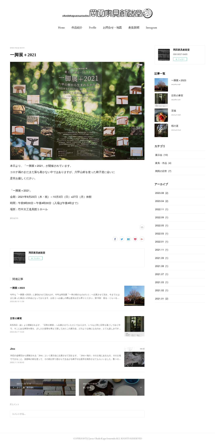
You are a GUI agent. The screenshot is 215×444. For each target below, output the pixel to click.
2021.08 (161, 266)
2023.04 (161, 201)
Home (61, 27)
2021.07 (161, 274)
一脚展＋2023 (17, 287)
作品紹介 (77, 27)
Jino (12, 348)
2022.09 (161, 217)
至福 (173, 110)
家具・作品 (163, 163)
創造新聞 (133, 27)
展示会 (161, 154)
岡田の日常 (163, 171)
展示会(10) (14, 218)
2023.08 (161, 193)
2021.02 (161, 290)
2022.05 (161, 225)
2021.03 (161, 282)
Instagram (151, 27)
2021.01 (161, 298)
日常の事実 (16, 318)
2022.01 (161, 241)
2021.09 (161, 258)
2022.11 (161, 209)
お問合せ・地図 (112, 27)
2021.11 (161, 249)
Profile (92, 27)
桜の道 (174, 125)
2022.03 (161, 233)
